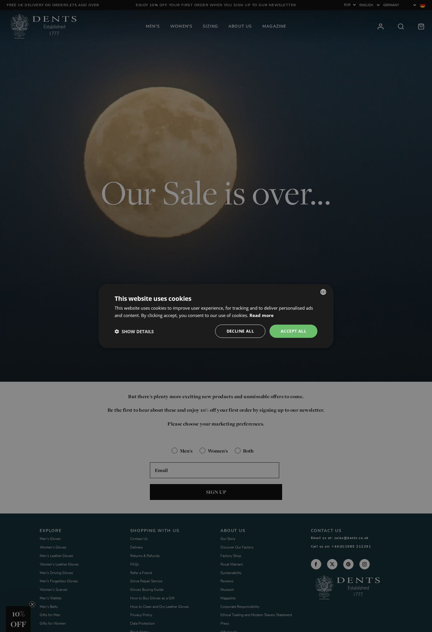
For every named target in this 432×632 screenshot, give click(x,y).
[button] (134, 331)
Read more (262, 315)
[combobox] (323, 292)
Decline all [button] (240, 331)
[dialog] (216, 316)
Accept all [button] (293, 331)
